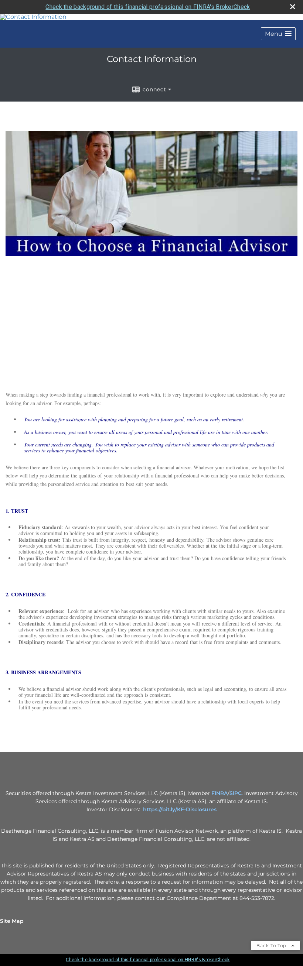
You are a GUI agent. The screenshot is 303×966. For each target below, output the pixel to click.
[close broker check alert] (293, 7)
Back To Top (272, 945)
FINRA (219, 793)
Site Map (12, 921)
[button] (278, 33)
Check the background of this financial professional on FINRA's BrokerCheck (147, 6)
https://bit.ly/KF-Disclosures (180, 809)
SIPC (235, 793)
